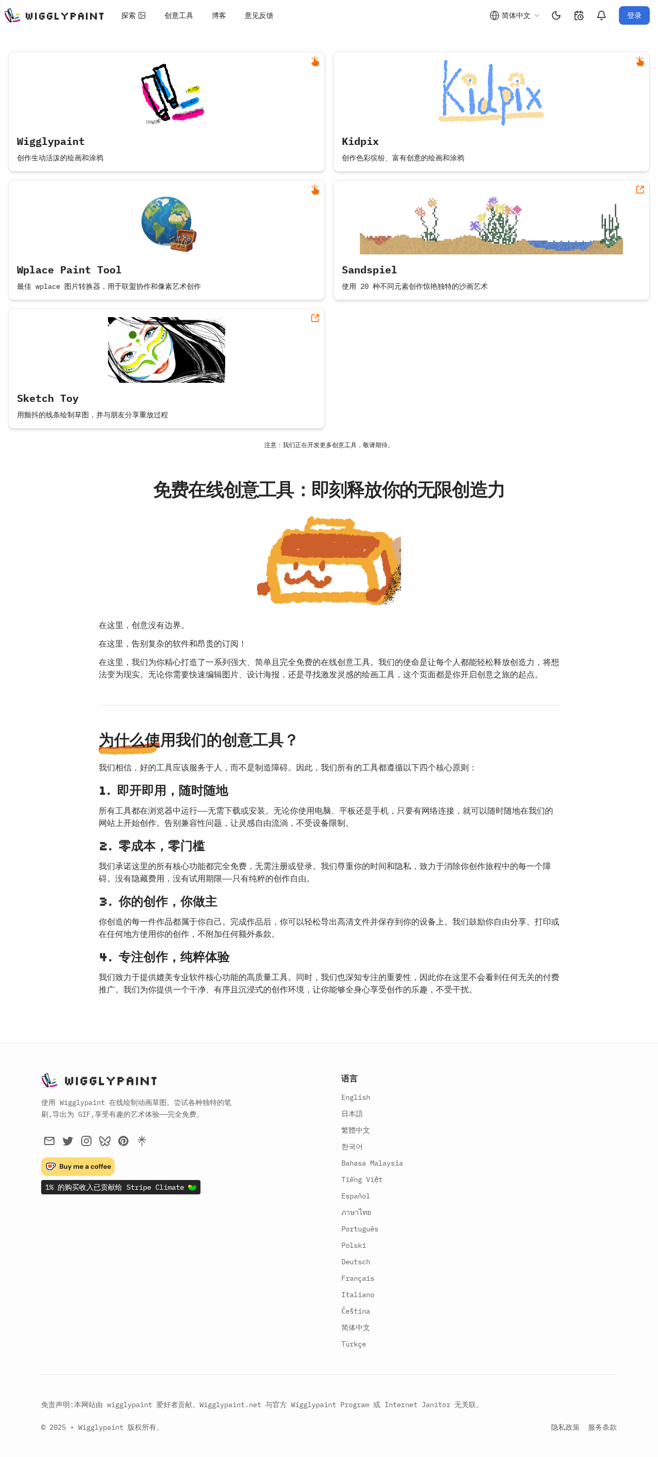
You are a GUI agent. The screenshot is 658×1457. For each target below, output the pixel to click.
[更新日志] (579, 15)
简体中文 (355, 1327)
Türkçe (353, 1344)
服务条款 (602, 1427)
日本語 (352, 1113)
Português (359, 1228)
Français (357, 1278)
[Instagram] (86, 1141)
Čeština (355, 1311)
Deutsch (355, 1261)
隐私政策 (565, 1427)
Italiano (357, 1294)
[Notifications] (601, 15)
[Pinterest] (123, 1141)
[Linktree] (142, 1141)
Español (355, 1196)
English (355, 1097)
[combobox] (515, 15)
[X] (68, 1141)
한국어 (352, 1146)
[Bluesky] (105, 1141)
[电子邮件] (49, 1141)
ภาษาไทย (356, 1212)
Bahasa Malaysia (372, 1163)
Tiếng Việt (361, 1179)
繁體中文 (355, 1130)
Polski (353, 1245)
